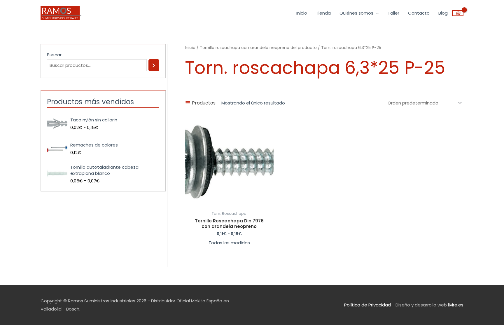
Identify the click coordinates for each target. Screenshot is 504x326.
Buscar (54, 55)
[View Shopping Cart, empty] (457, 13)
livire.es (455, 305)
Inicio (190, 47)
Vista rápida (229, 203)
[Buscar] (153, 65)
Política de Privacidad (367, 305)
